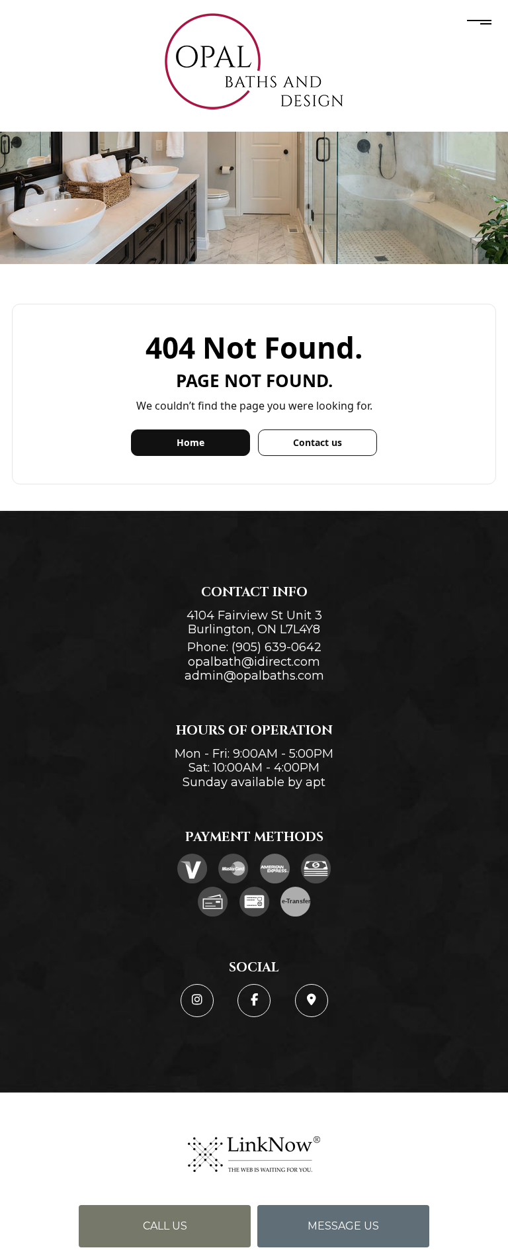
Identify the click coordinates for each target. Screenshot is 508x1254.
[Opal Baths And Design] (254, 62)
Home (190, 442)
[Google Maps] (311, 1000)
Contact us (317, 442)
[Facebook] (254, 1000)
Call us (165, 1226)
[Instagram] (197, 1000)
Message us (343, 1226)
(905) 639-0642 (276, 647)
